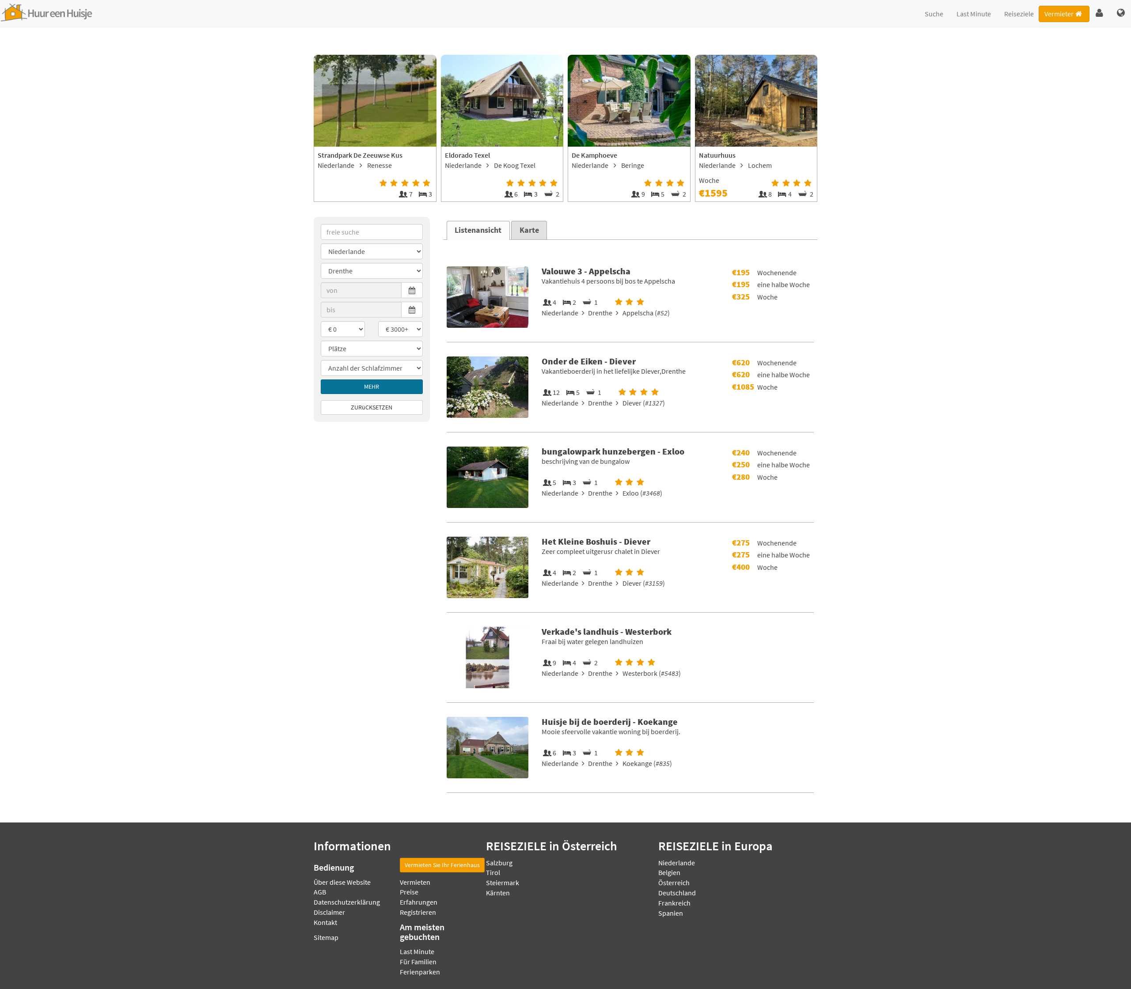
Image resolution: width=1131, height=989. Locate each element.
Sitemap (326, 937)
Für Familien (418, 961)
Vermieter (1059, 13)
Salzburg (499, 862)
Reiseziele (1019, 13)
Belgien (669, 872)
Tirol (493, 872)
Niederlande (676, 862)
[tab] (478, 230)
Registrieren (418, 912)
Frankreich (674, 902)
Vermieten (415, 882)
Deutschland (677, 892)
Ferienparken (420, 971)
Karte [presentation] (529, 230)
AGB (320, 891)
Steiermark (502, 882)
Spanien (670, 913)
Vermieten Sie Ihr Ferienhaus (442, 865)
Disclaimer (329, 912)
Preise (409, 891)
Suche (934, 13)
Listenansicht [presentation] (478, 230)
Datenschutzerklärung (347, 902)
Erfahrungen (418, 902)
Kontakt (325, 922)
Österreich (674, 882)
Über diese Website (342, 882)
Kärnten (498, 892)
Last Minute (973, 13)
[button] (1099, 13)
